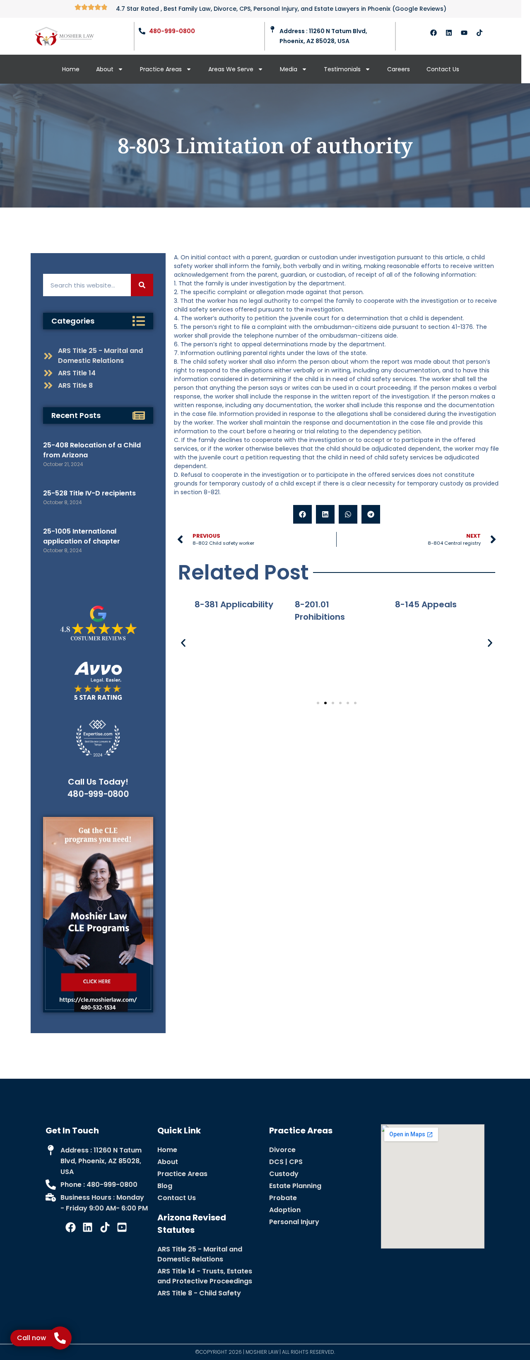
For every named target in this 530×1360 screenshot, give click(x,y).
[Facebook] (433, 32)
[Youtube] (464, 32)
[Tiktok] (479, 32)
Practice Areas (161, 69)
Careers (398, 69)
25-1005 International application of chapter (81, 536)
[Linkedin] (448, 32)
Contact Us (442, 69)
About (104, 69)
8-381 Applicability (234, 604)
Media (288, 69)
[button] (302, 514)
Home (71, 69)
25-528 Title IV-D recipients (89, 493)
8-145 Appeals (426, 604)
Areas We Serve (230, 69)
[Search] (142, 285)
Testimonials (342, 69)
